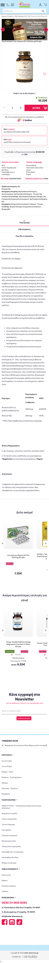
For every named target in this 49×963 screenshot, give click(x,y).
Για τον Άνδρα (7, 766)
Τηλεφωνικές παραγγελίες (11, 846)
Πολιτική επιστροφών (10, 835)
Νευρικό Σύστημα (16, 207)
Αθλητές (5, 783)
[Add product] (20, 108)
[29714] (24, 67)
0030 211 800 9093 (14, 902)
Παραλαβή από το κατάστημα (12, 852)
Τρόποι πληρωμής (8, 824)
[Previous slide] (3, 29)
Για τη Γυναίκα (7, 761)
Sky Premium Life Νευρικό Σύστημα (31, 196)
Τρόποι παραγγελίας (9, 819)
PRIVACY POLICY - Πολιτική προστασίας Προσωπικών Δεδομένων (21, 807)
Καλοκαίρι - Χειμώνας (10, 788)
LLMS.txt (5, 891)
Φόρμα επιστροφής (9, 863)
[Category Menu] (3, 5)
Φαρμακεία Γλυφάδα (9, 813)
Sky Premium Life (21, 16)
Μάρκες (5, 880)
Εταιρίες (11, 16)
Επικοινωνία (6, 875)
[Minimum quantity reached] (4, 108)
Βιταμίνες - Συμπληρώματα (11, 777)
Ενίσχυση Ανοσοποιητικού (20, 204)
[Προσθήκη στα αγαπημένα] (44, 74)
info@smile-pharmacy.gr (12, 916)
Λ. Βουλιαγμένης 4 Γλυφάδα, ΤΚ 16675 (18, 912)
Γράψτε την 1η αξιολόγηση (23, 93)
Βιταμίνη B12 (6, 209)
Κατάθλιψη (5, 207)
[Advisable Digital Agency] (24, 956)
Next (45, 543)
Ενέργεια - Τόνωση (36, 204)
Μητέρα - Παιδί (7, 772)
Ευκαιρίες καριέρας (9, 886)
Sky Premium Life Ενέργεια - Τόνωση (26, 194)
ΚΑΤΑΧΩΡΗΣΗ (24, 718)
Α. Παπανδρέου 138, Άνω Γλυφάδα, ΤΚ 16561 (21, 907)
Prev (2, 543)
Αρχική (4, 16)
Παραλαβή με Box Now (10, 857)
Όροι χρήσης (6, 830)
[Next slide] (46, 29)
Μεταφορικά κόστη (9, 841)
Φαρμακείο (6, 794)
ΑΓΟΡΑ (36, 108)
